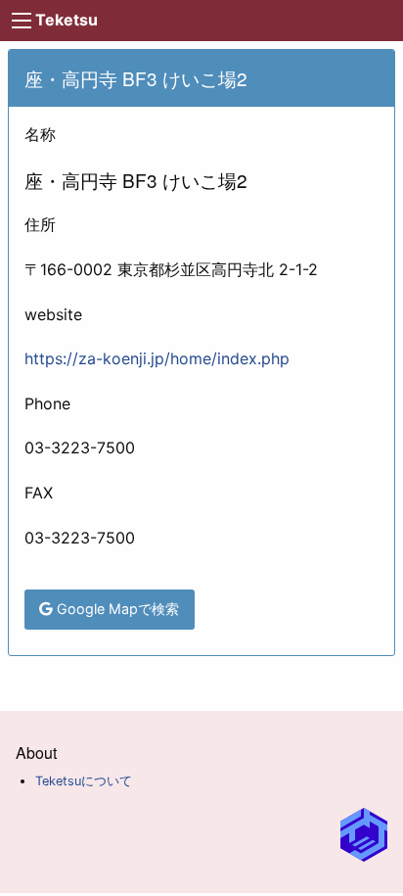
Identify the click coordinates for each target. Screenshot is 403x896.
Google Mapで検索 (116, 608)
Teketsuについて (83, 781)
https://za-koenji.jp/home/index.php (157, 358)
